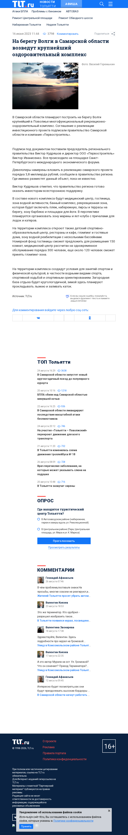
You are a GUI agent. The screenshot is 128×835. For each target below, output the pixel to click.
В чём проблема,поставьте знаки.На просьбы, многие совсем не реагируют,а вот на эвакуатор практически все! (62, 590)
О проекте (49, 741)
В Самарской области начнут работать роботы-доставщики (76, 694)
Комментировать (67, 33)
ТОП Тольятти (53, 362)
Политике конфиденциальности (73, 820)
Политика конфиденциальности (64, 759)
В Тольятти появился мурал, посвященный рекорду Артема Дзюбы (80, 620)
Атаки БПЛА (20, 11)
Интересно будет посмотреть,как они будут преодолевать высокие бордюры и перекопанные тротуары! (63, 689)
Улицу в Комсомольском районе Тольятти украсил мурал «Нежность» (82, 645)
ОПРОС (45, 500)
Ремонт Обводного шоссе (76, 18)
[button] (38, 318)
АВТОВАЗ (72, 11)
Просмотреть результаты (64, 547)
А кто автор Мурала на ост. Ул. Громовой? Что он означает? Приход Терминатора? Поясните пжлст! (63, 664)
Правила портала (54, 753)
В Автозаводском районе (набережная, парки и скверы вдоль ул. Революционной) (65, 521)
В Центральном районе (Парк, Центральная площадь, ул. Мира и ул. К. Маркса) (66, 531)
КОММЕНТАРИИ (55, 570)
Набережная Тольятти (26, 24)
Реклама (48, 747)
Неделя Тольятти (57, 24)
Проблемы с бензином (46, 11)
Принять (26, 826)
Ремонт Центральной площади (32, 18)
